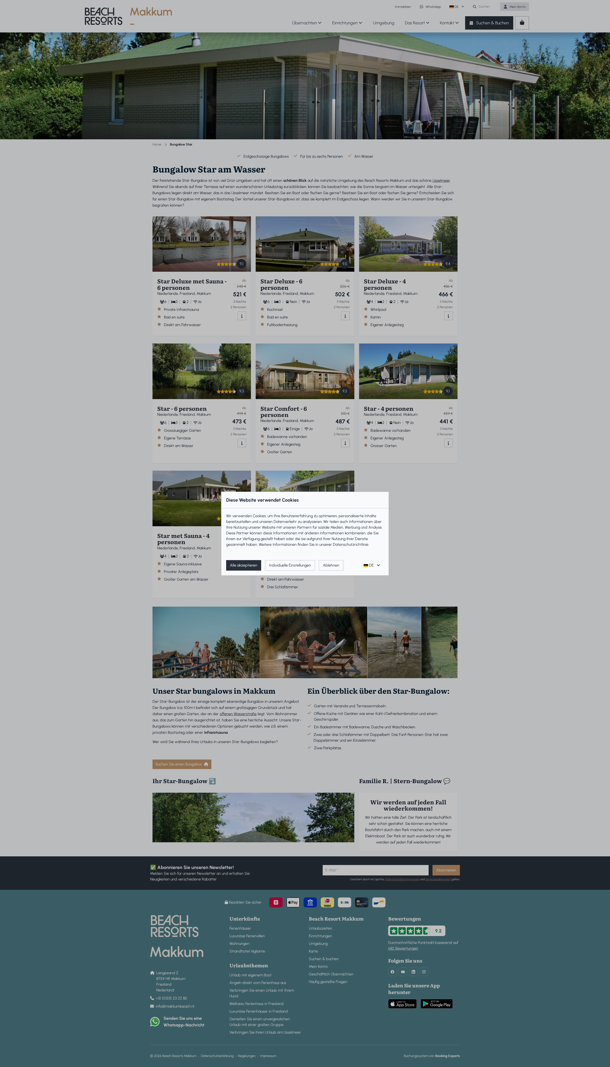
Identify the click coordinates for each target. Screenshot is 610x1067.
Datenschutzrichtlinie (350, 544)
